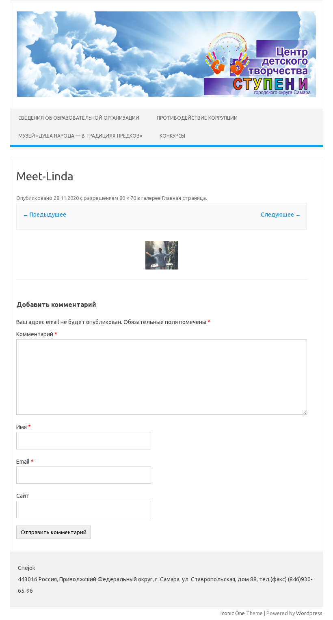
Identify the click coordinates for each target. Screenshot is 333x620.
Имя (23, 427)
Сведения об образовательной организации (78, 117)
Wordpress (309, 613)
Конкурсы (172, 135)
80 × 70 (127, 198)
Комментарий (36, 334)
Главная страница (184, 198)
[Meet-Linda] (161, 255)
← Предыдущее (44, 214)
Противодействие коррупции (197, 117)
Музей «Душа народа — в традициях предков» (80, 135)
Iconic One (233, 613)
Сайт (22, 496)
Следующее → (281, 214)
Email (25, 461)
